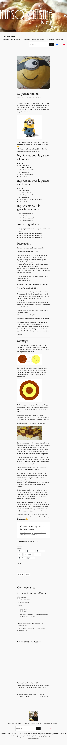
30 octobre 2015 (25, 599)
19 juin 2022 (27, 611)
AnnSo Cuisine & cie (8, 36)
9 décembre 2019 (22, 625)
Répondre (19, 605)
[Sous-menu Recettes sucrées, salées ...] (22, 39)
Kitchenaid (38, 97)
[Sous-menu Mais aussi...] (64, 39)
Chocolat (20, 574)
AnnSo (30, 97)
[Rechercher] (51, 44)
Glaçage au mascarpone (30, 534)
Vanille (27, 574)
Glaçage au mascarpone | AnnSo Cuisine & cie (30, 623)
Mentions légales (35, 738)
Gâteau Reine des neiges (26, 533)
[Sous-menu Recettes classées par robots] (44, 39)
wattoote (23, 597)
